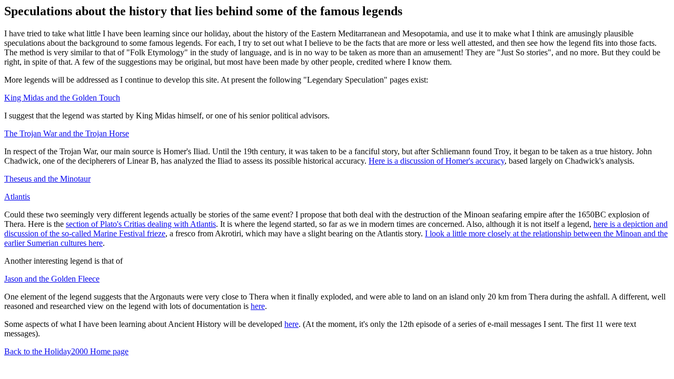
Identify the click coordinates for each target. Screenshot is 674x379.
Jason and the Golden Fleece (52, 278)
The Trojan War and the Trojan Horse (66, 133)
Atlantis (17, 196)
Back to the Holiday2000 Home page (66, 351)
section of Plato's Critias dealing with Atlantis (141, 224)
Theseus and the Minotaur (47, 178)
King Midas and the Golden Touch (62, 97)
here (258, 306)
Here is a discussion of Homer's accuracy (436, 160)
